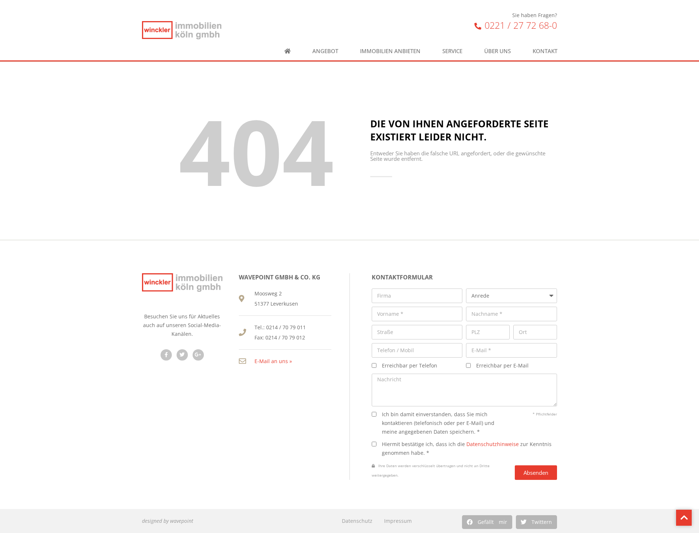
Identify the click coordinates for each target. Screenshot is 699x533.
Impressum (398, 520)
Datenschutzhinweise (492, 444)
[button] (487, 522)
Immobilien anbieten (390, 51)
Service (452, 51)
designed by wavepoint (167, 520)
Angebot (325, 51)
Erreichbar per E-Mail (502, 365)
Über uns (497, 51)
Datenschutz (357, 520)
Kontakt (545, 51)
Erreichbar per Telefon (409, 365)
